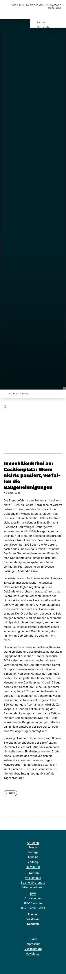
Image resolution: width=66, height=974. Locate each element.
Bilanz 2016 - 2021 (33, 908)
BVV (33, 893)
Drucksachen (33, 898)
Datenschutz (33, 948)
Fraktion (33, 873)
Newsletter (44, 27)
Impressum (33, 944)
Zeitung (41, 22)
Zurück (10, 793)
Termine (33, 857)
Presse (25, 393)
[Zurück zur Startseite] (4, 393)
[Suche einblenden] (50, 13)
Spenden (33, 924)
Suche (33, 939)
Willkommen (33, 877)
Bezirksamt (33, 919)
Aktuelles (14, 393)
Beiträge (32, 852)
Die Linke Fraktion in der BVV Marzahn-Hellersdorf (37, 6)
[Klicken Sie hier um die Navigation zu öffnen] (60, 13)
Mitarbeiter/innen (33, 887)
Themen (33, 914)
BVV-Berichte (33, 903)
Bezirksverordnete (33, 882)
